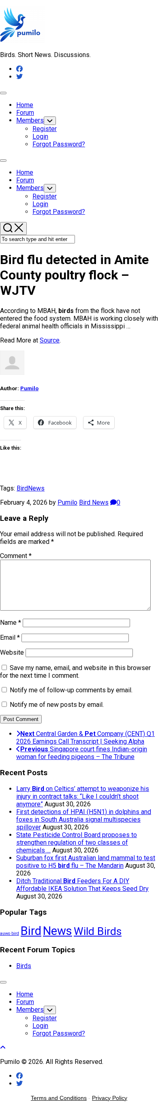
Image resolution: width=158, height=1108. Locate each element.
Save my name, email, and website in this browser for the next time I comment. (75, 671)
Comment (16, 556)
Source (50, 340)
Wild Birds (98, 931)
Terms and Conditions (59, 1098)
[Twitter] (19, 76)
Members (30, 120)
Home (24, 105)
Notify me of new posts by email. (57, 704)
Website (12, 652)
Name (10, 622)
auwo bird (9, 933)
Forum (25, 112)
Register (44, 129)
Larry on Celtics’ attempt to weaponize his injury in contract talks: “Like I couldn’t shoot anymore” (82, 796)
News (36, 488)
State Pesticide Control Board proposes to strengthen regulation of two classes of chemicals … (76, 842)
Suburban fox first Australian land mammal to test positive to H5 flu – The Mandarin (85, 861)
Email (10, 637)
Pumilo (29, 388)
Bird (22, 488)
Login (40, 136)
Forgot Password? (58, 144)
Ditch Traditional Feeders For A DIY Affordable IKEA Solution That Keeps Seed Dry (82, 884)
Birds (23, 966)
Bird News (94, 502)
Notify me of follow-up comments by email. (71, 690)
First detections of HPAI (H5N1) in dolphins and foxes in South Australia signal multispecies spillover (83, 819)
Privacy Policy (109, 1098)
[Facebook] (19, 69)
